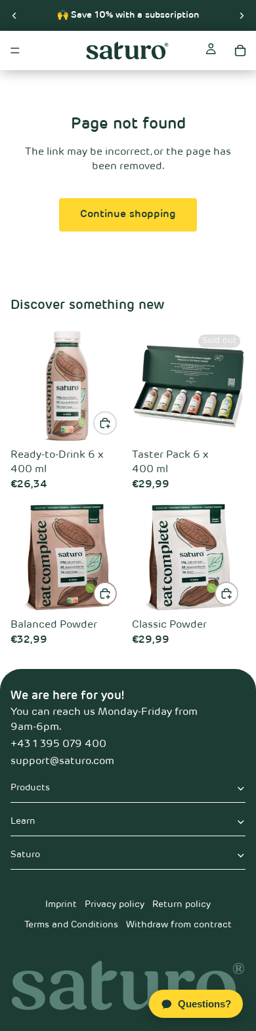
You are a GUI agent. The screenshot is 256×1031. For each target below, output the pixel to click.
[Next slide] (241, 15)
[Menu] (15, 50)
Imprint (61, 904)
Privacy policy (114, 904)
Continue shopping (128, 214)
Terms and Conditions (71, 924)
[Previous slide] (14, 15)
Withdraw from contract (179, 924)
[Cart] (240, 50)
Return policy (181, 904)
